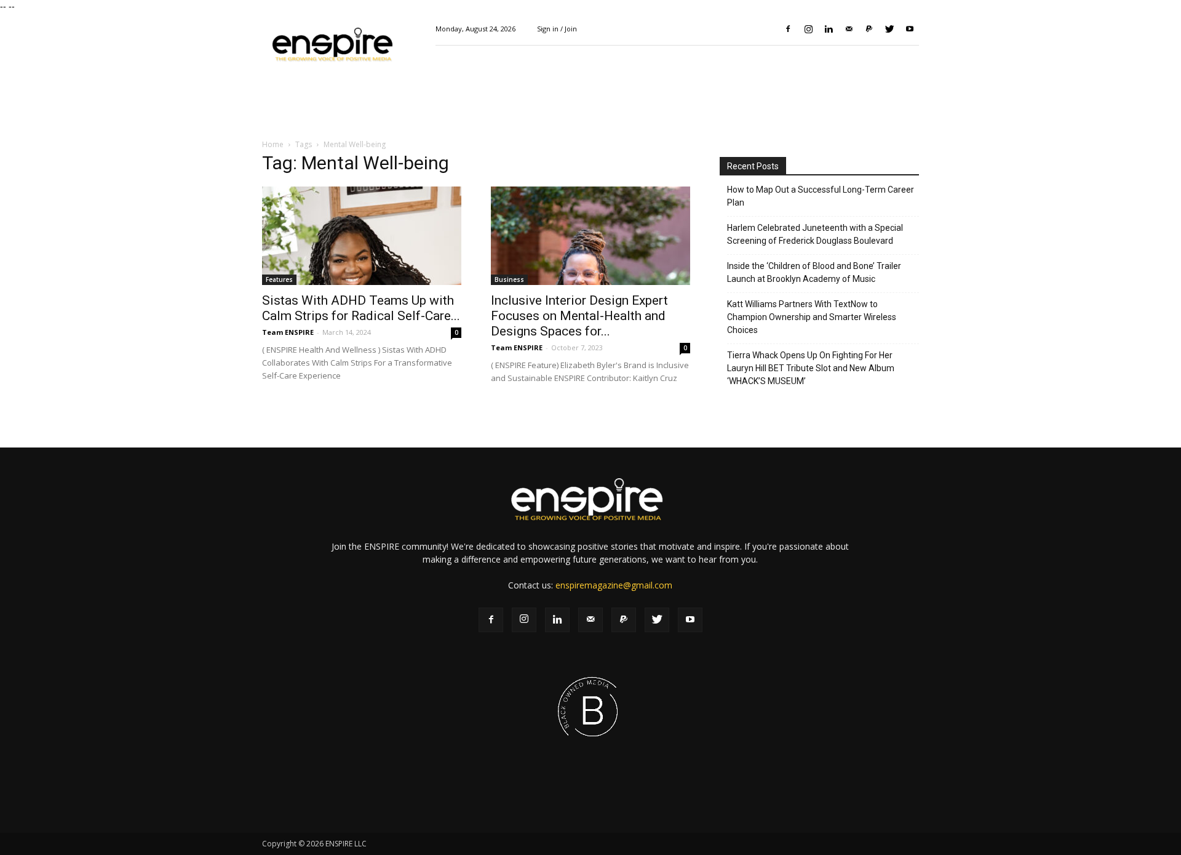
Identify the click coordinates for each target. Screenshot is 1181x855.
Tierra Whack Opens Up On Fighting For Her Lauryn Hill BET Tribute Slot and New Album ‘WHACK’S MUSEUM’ (810, 368)
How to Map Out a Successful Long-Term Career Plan (820, 196)
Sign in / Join (557, 28)
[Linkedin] (828, 29)
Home (273, 144)
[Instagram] (808, 29)
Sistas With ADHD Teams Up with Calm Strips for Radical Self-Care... (361, 308)
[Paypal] (869, 29)
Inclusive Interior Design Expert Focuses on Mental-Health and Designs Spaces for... (579, 316)
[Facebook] (788, 29)
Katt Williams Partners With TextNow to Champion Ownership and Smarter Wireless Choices (811, 317)
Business (509, 279)
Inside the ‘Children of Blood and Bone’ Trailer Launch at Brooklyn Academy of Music (814, 272)
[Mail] (849, 29)
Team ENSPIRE (288, 332)
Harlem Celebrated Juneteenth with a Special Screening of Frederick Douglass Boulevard (815, 234)
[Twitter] (889, 29)
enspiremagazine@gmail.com (613, 585)
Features (279, 279)
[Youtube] (910, 29)
